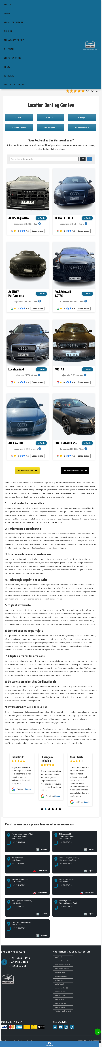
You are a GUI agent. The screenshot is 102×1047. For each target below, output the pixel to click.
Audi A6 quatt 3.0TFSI (63, 294)
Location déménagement (62, 976)
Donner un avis (37, 231)
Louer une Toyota (60, 1007)
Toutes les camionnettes (73, 470)
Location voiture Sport (61, 988)
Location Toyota (60, 984)
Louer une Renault (60, 1003)
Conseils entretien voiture (62, 965)
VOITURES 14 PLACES (82, 127)
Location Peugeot (60, 980)
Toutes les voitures (25, 470)
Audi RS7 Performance (16, 294)
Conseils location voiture (62, 969)
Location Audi (16, 369)
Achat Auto (58, 957)
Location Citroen (60, 972)
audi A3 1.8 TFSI (64, 218)
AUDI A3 (59, 369)
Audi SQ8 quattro (18, 218)
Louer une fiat (59, 999)
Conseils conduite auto (61, 961)
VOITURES (19, 117)
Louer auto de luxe (60, 992)
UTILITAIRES (50, 117)
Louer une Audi (60, 996)
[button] (42, 809)
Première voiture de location (63, 1011)
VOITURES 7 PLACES (19, 127)
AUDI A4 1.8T (16, 443)
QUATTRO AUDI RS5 (66, 443)
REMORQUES (82, 117)
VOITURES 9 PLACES (50, 127)
